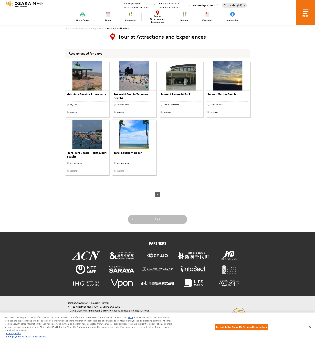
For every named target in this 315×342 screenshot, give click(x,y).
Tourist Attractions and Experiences (88, 28)
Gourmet (184, 20)
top (67, 28)
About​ (82, 20)
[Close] (309, 327)
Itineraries (130, 20)
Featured (207, 20)
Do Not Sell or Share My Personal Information (241, 327)
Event (108, 20)
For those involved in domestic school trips (169, 5)
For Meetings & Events (204, 5)
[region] (157, 327)
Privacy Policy (13, 333)
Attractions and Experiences (158, 19)
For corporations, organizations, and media (136, 5)
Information (232, 20)
